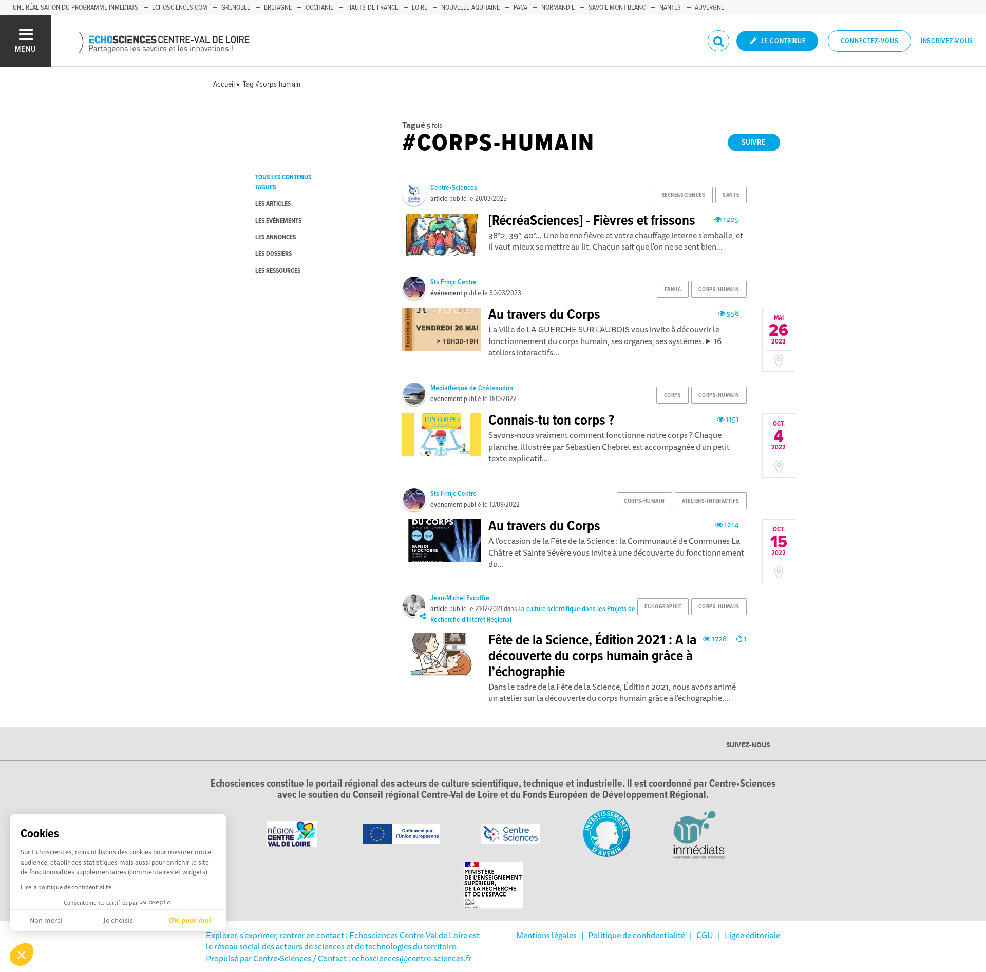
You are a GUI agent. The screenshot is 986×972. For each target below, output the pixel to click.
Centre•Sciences (453, 188)
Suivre (754, 142)
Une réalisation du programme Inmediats (75, 7)
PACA (520, 7)
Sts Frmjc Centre (453, 282)
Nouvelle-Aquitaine (470, 7)
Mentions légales (546, 935)
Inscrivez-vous (947, 41)
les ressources (277, 270)
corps (672, 395)
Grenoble (235, 7)
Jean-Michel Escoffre (459, 598)
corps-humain (718, 289)
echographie (662, 607)
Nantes (670, 7)
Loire (419, 7)
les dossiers (273, 254)
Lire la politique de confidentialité (66, 887)
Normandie (558, 7)
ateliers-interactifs (710, 501)
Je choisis (118, 920)
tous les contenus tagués (283, 182)
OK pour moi (190, 920)
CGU (704, 935)
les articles (273, 204)
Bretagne (278, 7)
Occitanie (319, 7)
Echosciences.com (179, 7)
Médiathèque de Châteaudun (471, 388)
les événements (278, 221)
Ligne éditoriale (752, 935)
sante (731, 195)
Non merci (46, 920)
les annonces (275, 237)
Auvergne (709, 7)
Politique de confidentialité (636, 935)
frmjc (673, 289)
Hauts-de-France (372, 7)
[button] (21, 954)
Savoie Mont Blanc (617, 7)
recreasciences (683, 195)
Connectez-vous (870, 41)
